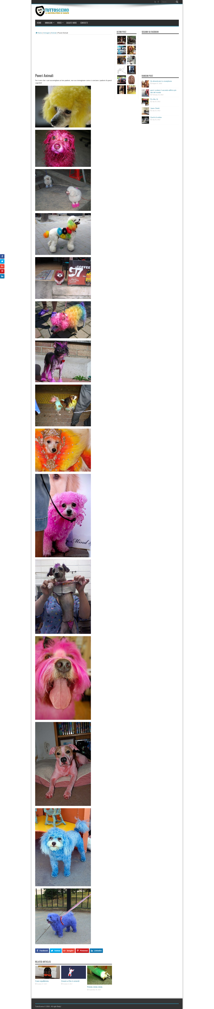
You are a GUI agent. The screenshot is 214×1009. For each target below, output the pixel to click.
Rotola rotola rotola (94, 987)
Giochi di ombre (156, 117)
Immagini (48, 22)
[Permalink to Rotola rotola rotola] (99, 984)
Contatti (84, 22)
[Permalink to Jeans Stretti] (145, 114)
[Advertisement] (73, 53)
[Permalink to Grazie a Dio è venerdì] (73, 978)
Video (59, 22)
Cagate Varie (71, 22)
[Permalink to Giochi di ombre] (145, 123)
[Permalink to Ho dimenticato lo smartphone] (145, 87)
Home (39, 22)
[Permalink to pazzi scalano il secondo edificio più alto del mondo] (145, 96)
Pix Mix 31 (154, 99)
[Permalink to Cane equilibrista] (47, 978)
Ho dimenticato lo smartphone (161, 81)
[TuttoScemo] (52, 14)
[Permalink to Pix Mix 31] (145, 105)
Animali (53, 33)
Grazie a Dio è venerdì (70, 981)
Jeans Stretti (155, 108)
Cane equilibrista (42, 981)
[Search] (177, 2)
